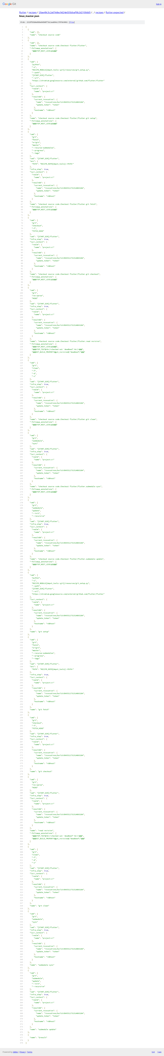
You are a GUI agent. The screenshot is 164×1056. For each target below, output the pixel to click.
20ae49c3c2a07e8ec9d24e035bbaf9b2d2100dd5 (65, 12)
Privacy (22, 1052)
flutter (22, 12)
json (159, 1052)
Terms (29, 1052)
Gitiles (15, 1052)
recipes (33, 12)
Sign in (158, 4)
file (72, 22)
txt (153, 1052)
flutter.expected (115, 12)
